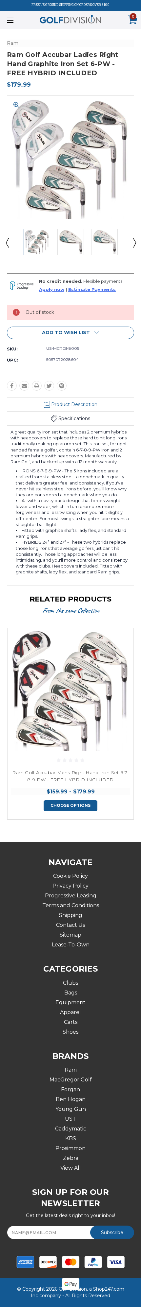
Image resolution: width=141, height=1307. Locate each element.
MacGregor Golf (71, 1080)
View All (70, 1168)
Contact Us (70, 925)
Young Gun (70, 1109)
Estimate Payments (92, 289)
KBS (70, 1138)
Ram (71, 1070)
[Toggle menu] (19, 20)
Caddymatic (70, 1129)
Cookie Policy (70, 876)
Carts (70, 1022)
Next (134, 242)
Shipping (70, 915)
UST (70, 1119)
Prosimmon (70, 1148)
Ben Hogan (71, 1099)
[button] (70, 333)
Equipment (70, 1002)
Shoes (70, 1032)
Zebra (70, 1158)
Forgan (70, 1089)
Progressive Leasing (70, 895)
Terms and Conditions (70, 905)
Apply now (51, 289)
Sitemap (70, 935)
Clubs (70, 983)
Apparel (70, 1012)
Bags (70, 993)
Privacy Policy (70, 886)
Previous (7, 242)
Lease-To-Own (71, 945)
